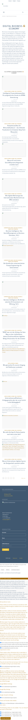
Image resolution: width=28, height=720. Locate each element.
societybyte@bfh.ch (6, 519)
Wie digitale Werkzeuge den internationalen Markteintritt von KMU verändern (14, 198)
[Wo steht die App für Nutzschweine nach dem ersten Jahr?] (14, 422)
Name (3, 538)
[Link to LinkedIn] (25, 12)
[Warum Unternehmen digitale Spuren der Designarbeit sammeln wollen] (14, 450)
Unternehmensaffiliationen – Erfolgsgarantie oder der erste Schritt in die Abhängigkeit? (14, 400)
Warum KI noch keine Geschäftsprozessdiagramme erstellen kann (14, 163)
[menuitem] (3, 12)
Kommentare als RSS (8, 495)
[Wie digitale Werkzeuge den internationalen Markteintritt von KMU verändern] (14, 185)
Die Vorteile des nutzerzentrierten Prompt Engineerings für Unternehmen (14, 265)
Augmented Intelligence (8, 227)
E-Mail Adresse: (5, 543)
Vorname (4, 532)
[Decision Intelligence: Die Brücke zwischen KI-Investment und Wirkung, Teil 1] (14, 288)
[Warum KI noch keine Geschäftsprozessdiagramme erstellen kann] (14, 150)
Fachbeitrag (19, 91)
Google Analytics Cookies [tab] (5, 649)
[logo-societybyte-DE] (5, 6)
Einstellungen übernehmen (5, 718)
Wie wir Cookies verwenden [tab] (5, 578)
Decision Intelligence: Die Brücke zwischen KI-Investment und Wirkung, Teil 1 (14, 302)
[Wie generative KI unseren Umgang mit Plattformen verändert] (14, 355)
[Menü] (3, 12)
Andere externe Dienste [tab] (5, 668)
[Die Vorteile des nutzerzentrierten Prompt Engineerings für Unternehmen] (14, 251)
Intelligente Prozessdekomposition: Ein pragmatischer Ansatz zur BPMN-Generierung (14, 95)
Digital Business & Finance (9, 91)
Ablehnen (7, 569)
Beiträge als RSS (7, 494)
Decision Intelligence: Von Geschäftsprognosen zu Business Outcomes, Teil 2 (14, 233)
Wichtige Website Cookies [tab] (5, 601)
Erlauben (2, 569)
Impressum (15, 558)
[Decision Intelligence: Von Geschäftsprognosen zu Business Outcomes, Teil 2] (14, 219)
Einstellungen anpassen (15, 569)
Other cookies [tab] (3, 705)
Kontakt (21, 558)
